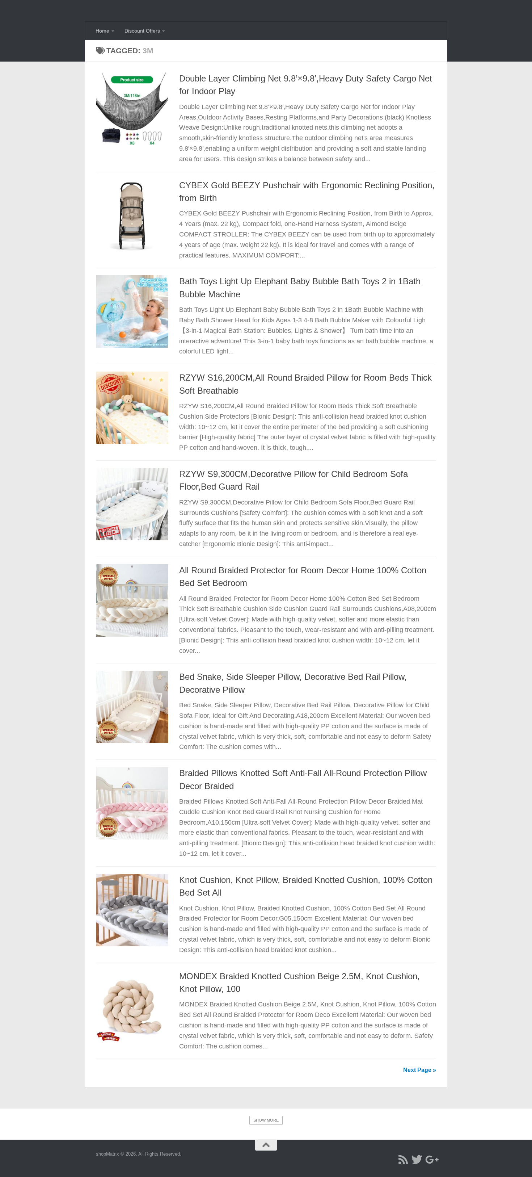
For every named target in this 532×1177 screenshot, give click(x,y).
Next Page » (419, 1070)
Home (102, 31)
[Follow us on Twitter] (416, 1159)
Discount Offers (142, 31)
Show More (266, 1120)
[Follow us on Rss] (403, 1159)
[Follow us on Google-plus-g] (430, 1159)
